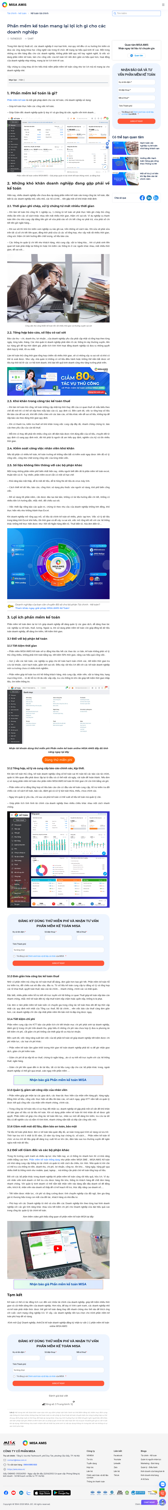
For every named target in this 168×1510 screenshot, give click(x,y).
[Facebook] (6, 1493)
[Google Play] (62, 1492)
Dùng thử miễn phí (58, 760)
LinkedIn (117, 1463)
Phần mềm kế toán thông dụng (44, 1159)
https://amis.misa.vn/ (16, 1469)
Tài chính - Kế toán (149, 1455)
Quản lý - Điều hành (149, 1467)
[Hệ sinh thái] (35, 1443)
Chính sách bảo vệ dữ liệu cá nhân (42, 956)
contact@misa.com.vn (17, 1460)
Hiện (21, 80)
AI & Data (145, 1479)
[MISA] (9, 1443)
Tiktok (116, 1475)
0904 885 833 (30, 1465)
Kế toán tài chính (40, 13)
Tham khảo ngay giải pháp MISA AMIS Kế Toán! (42, 608)
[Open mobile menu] (163, 4)
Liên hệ (90, 1471)
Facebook (118, 1455)
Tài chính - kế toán (17, 13)
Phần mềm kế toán (16, 100)
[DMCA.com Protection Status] (127, 1493)
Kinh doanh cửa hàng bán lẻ (152, 1471)
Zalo (115, 1467)
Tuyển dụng (92, 1463)
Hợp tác (90, 1467)
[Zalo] (29, 1493)
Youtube (117, 1459)
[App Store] (42, 1492)
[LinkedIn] (21, 1493)
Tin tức (90, 1459)
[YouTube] (13, 1493)
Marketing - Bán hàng (150, 1463)
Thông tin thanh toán (96, 1481)
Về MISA (90, 1455)
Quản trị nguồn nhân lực (151, 1459)
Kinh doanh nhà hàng (150, 1475)
